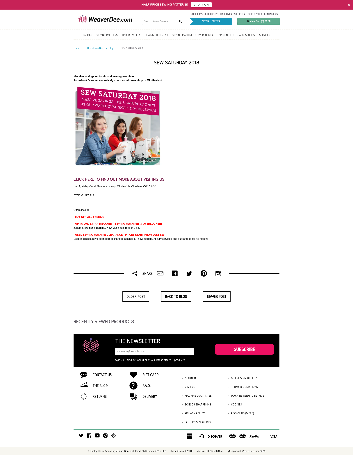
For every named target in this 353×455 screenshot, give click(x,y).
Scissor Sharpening (198, 404)
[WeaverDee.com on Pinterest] (113, 436)
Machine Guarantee (198, 395)
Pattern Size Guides (198, 422)
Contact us (271, 14)
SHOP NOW (201, 4)
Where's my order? (244, 378)
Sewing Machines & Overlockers (193, 35)
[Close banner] (349, 5)
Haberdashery (131, 35)
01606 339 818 (254, 14)
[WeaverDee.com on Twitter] (81, 436)
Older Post (135, 296)
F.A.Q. (146, 386)
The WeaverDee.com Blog (100, 48)
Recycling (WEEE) (242, 413)
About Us (191, 378)
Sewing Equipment (156, 35)
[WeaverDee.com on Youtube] (97, 436)
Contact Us (102, 375)
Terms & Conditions (244, 386)
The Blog (100, 386)
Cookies (236, 404)
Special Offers (211, 21)
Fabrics (87, 35)
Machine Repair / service (247, 395)
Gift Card (150, 375)
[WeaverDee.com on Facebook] (89, 436)
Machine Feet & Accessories (237, 35)
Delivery (149, 396)
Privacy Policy (195, 413)
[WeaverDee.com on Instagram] (105, 436)
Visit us (190, 386)
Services (264, 35)
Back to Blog (176, 296)
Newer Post (217, 296)
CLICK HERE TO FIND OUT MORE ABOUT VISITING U (118, 179)
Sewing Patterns (107, 35)
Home (76, 48)
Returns (100, 396)
